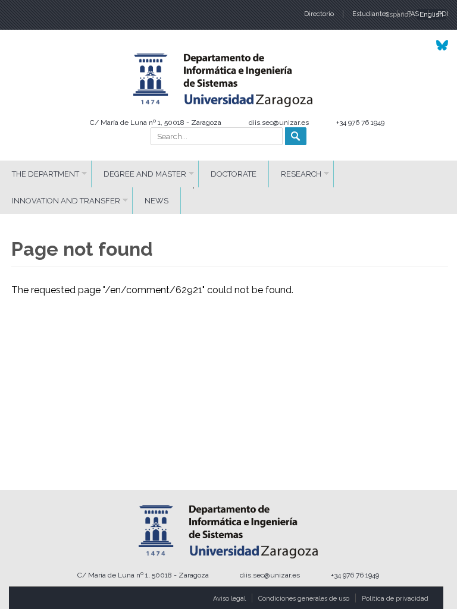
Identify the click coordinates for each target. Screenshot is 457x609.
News (156, 200)
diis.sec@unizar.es (279, 122)
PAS (413, 14)
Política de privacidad (395, 598)
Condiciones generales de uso (303, 598)
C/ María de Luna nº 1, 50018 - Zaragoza (155, 122)
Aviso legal (229, 598)
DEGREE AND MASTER (145, 173)
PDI (442, 14)
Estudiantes (370, 14)
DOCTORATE (233, 173)
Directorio (319, 14)
